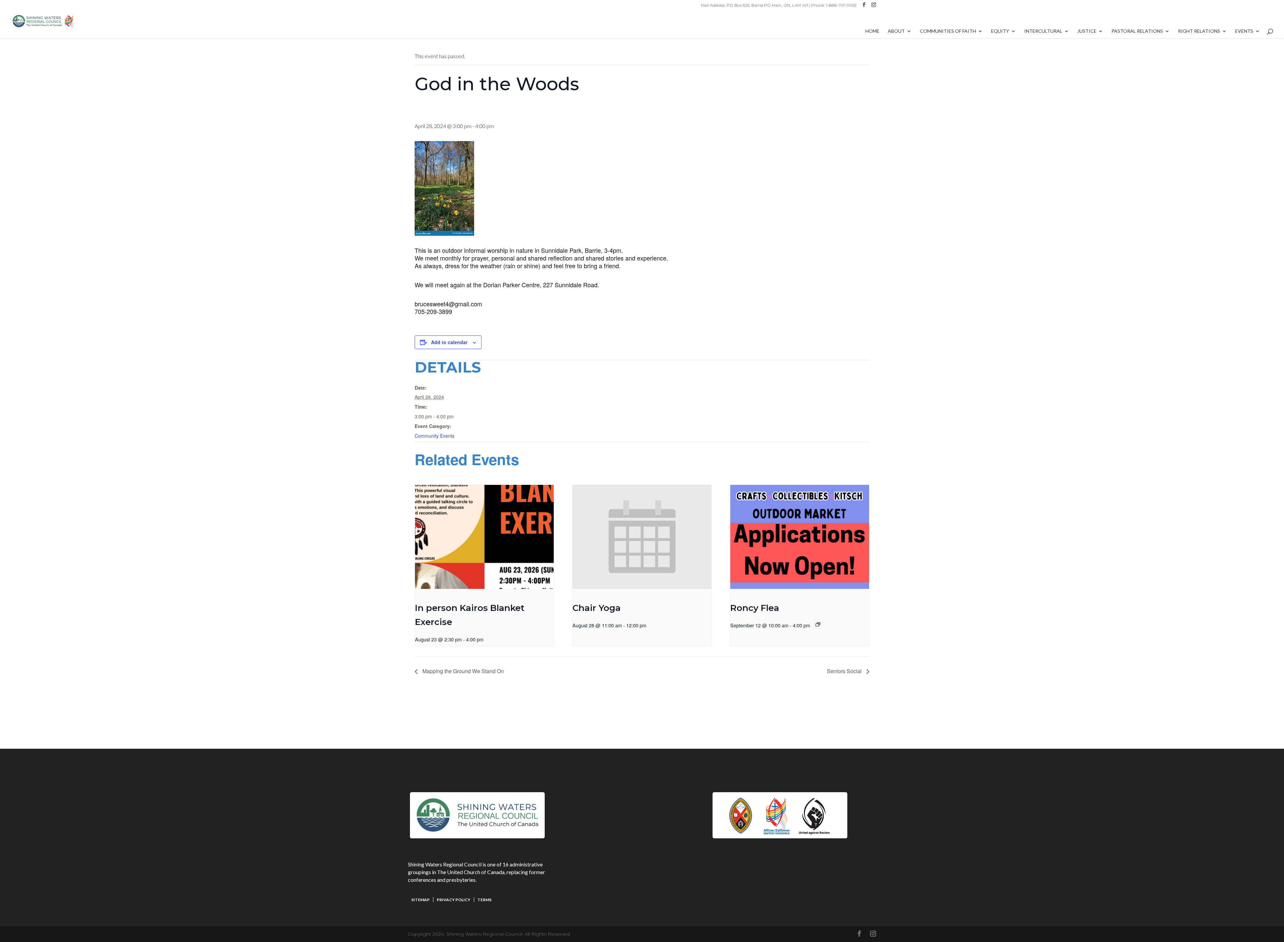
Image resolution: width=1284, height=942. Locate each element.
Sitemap (420, 899)
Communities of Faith (948, 31)
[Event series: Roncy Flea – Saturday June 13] (818, 624)
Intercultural (1043, 31)
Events (1244, 31)
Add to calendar (449, 342)
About (896, 31)
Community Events (434, 435)
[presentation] (484, 537)
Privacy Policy (453, 899)
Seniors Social (845, 671)
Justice (1086, 31)
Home (872, 31)
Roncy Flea (754, 608)
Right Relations (1199, 31)
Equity (1000, 31)
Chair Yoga (596, 608)
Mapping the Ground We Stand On (462, 671)
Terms (484, 899)
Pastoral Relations (1137, 31)
